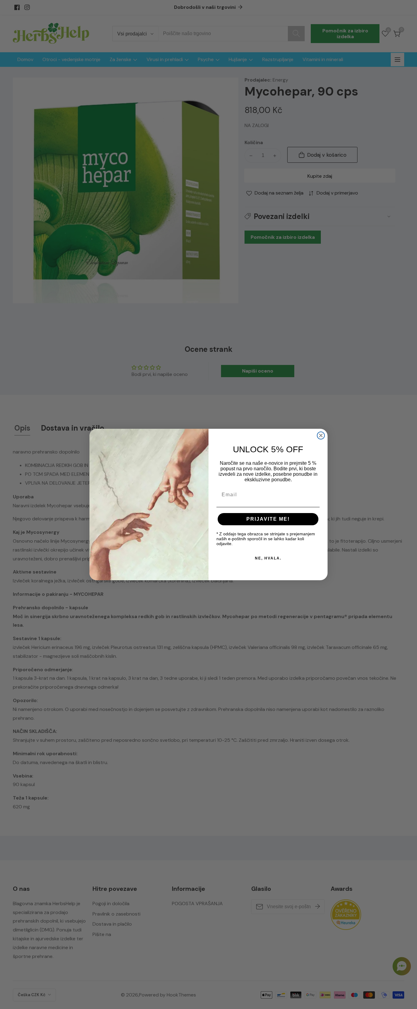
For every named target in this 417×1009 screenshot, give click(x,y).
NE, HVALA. (268, 558)
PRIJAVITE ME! (268, 519)
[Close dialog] (321, 435)
